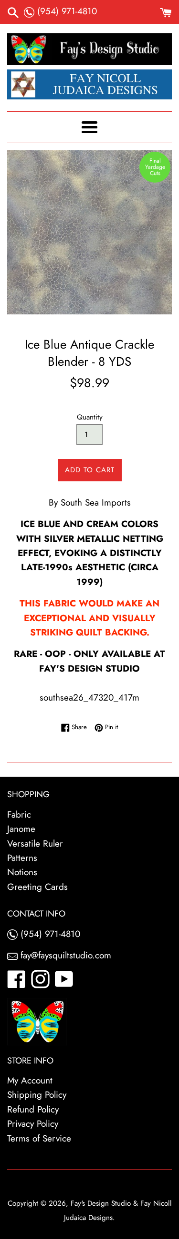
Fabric (19, 814)
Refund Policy (33, 1109)
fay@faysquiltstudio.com (64, 955)
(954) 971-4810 (65, 11)
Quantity (90, 417)
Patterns (22, 857)
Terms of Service (39, 1138)
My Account (30, 1080)
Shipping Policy (36, 1094)
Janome (21, 828)
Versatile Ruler (35, 843)
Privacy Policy (32, 1123)
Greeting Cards (37, 886)
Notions (22, 872)
